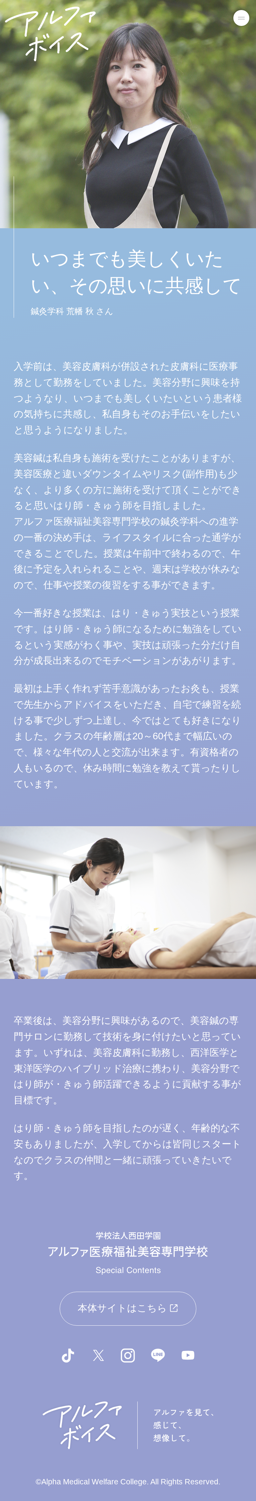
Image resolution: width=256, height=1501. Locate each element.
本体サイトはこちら (122, 1308)
